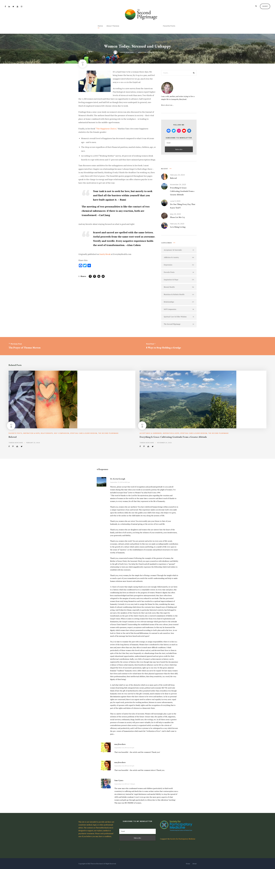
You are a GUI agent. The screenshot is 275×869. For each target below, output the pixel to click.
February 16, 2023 (177, 224)
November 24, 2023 (178, 184)
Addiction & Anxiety (146, 52)
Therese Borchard (126, 52)
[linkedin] (9, 6)
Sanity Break (105, 254)
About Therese (112, 26)
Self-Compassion (61, 433)
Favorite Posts (169, 26)
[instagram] (21, 6)
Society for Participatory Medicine (182, 839)
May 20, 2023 (175, 214)
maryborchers (120, 744)
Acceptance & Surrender (151, 433)
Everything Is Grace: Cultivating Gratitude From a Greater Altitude (182, 191)
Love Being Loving (177, 227)
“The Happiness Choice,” (106, 128)
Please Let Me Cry (177, 217)
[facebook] (5, 6)
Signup (265, 6)
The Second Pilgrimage (108, 433)
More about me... (167, 105)
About (194, 864)
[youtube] (17, 6)
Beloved (173, 178)
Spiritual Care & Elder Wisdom (83, 433)
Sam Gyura (118, 780)
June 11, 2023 (175, 201)
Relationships (47, 433)
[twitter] (13, 6)
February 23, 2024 (177, 175)
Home (100, 26)
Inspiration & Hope (31, 433)
